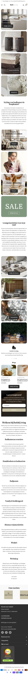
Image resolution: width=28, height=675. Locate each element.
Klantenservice (2, 5)
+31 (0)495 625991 (5, 616)
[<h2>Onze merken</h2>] (8, 594)
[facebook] (10, 632)
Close (14, 637)
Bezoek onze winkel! (7, 607)
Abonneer (14, 410)
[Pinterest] (6, 632)
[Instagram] (2, 632)
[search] (4, 5)
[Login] (23, 5)
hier (5, 622)
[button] (12, 359)
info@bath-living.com (6, 618)
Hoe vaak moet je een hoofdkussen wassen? (22, 380)
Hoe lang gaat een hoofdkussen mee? (5, 380)
